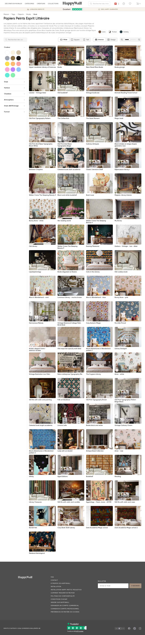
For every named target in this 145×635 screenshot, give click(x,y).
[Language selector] (117, 4)
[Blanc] (7, 52)
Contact (54, 580)
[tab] (63, 39)
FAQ (52, 577)
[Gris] (7, 58)
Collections (53, 3)
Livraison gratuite (37, 9)
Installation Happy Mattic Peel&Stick (66, 590)
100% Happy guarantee (109, 9)
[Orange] (13, 64)
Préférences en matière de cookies (65, 612)
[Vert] (13, 75)
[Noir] (18, 58)
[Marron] (13, 58)
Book (35, 14)
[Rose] (7, 69)
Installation (56, 586)
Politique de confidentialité (63, 596)
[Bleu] (18, 69)
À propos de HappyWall (60, 583)
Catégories (29, 3)
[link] (59, 63)
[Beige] (18, 52)
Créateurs (41, 3)
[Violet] (13, 69)
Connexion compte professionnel (65, 609)
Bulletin (102, 581)
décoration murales (13, 3)
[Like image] (53, 48)
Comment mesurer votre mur (63, 593)
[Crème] (13, 52)
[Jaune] (7, 64)
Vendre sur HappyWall (60, 602)
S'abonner (135, 586)
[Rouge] (18, 64)
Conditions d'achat (59, 599)
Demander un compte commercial (65, 605)
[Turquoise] (7, 75)
